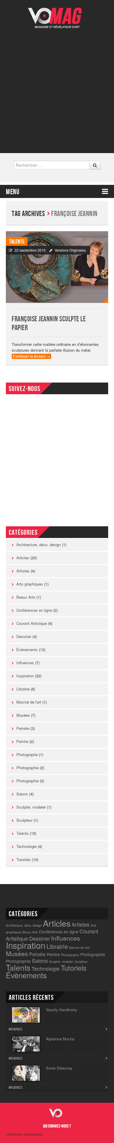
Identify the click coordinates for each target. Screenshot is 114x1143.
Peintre (22, 741)
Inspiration (25, 676)
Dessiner (23, 636)
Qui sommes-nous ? (57, 1126)
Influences (25, 662)
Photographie (27, 767)
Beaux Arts (25, 597)
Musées (23, 715)
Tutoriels (23, 859)
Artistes (23, 571)
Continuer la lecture (31, 356)
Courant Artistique (31, 623)
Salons (22, 794)
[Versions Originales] (57, 14)
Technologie (26, 846)
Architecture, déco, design (38, 544)
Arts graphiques (29, 584)
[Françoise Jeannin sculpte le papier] (57, 267)
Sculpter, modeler (31, 807)
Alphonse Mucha (60, 1039)
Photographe (27, 754)
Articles (22, 557)
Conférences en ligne (34, 610)
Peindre (22, 728)
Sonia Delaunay (59, 1068)
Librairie (23, 689)
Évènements (27, 649)
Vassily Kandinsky (61, 1009)
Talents (16, 241)
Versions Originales (70, 250)
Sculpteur (24, 820)
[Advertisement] (57, 86)
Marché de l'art (28, 702)
